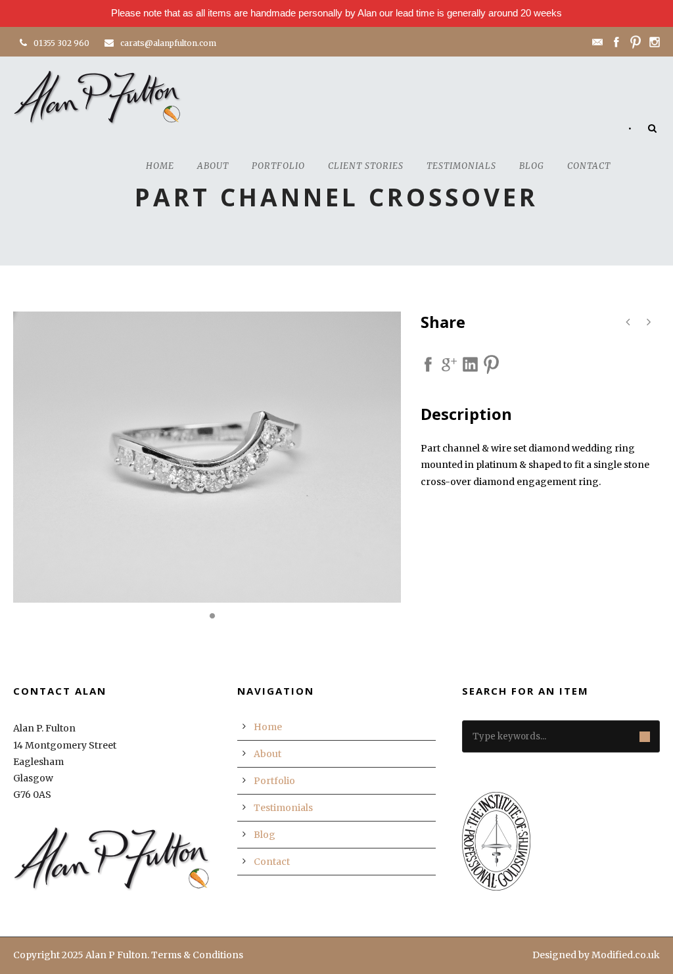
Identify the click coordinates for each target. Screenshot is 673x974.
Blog (531, 166)
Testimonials (461, 166)
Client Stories (366, 166)
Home (160, 166)
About (213, 166)
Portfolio (278, 166)
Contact (589, 166)
